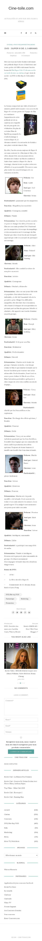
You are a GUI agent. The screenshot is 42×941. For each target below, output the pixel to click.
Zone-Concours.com (12, 918)
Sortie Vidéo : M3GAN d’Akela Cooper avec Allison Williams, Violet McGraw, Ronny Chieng (21, 673)
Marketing (25, 44)
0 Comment (26, 56)
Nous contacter (10, 764)
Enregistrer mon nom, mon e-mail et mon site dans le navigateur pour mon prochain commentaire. (21, 744)
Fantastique (10, 599)
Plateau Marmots (10, 870)
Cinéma (7, 814)
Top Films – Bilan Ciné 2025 (14, 788)
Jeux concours (9, 914)
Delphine (13, 56)
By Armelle (8, 891)
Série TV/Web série (11, 841)
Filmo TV (7, 903)
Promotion (10, 603)
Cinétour (7, 895)
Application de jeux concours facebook (18, 883)
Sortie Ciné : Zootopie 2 (13, 793)
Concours (8, 819)
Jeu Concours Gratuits (12, 910)
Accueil (7, 810)
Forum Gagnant (10, 907)
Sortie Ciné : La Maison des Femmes (18, 777)
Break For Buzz (10, 887)
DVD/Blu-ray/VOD (14, 44)
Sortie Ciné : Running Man (14, 797)
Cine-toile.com (21, 8)
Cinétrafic (8, 899)
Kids (6, 828)
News (33, 44)
